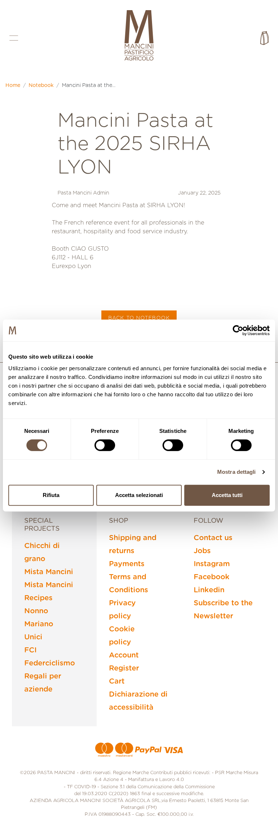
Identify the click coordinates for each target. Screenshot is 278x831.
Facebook (211, 577)
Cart (117, 681)
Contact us (213, 538)
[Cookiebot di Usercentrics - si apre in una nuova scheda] (238, 330)
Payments (126, 564)
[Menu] (13, 38)
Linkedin (209, 590)
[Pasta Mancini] (139, 36)
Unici (33, 637)
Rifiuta (51, 495)
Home (12, 85)
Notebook (41, 85)
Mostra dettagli (236, 472)
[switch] (104, 445)
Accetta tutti (227, 495)
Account (124, 655)
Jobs (202, 551)
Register (124, 668)
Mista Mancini (48, 572)
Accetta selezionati (139, 495)
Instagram (212, 564)
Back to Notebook (139, 318)
